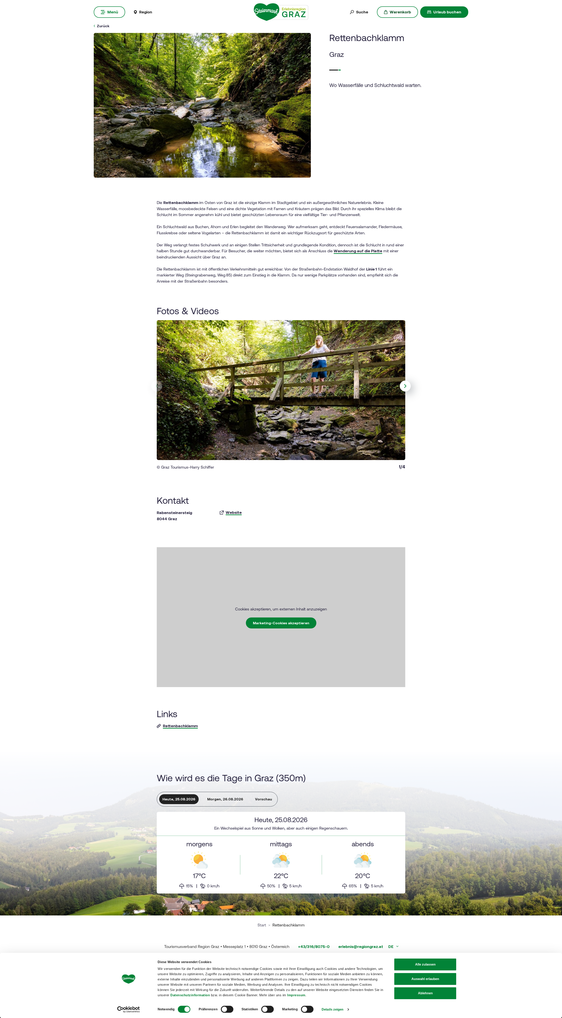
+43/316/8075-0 (314, 946)
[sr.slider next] (405, 386)
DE (391, 946)
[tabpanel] (281, 852)
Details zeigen (332, 1009)
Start (262, 925)
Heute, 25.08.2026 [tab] (178, 799)
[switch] (227, 1009)
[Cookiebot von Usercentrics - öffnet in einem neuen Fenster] (128, 1009)
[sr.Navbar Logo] (281, 11)
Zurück (103, 26)
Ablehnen (425, 993)
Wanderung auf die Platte (358, 251)
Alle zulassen (425, 964)
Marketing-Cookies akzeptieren (281, 623)
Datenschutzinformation (190, 995)
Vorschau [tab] (263, 799)
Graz (336, 54)
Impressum (296, 995)
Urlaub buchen (447, 12)
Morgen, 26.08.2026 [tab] (225, 799)
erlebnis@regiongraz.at (360, 946)
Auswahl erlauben (425, 979)
